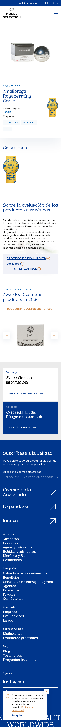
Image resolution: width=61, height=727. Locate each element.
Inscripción (9, 568)
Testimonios (12, 656)
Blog (5, 646)
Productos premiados (20, 638)
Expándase (15, 507)
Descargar (11, 590)
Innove (10, 521)
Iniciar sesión (30, 3)
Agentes (9, 586)
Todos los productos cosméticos (28, 308)
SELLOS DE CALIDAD (22, 269)
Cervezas (10, 543)
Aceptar (17, 715)
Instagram (14, 682)
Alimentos (11, 539)
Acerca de (9, 607)
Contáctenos (13, 599)
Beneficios (11, 578)
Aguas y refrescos (17, 548)
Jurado (8, 621)
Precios (9, 595)
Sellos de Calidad (13, 628)
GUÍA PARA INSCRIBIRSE (23, 393)
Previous (6, 335)
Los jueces (14, 263)
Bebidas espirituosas (19, 552)
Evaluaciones (13, 616)
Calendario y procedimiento (25, 574)
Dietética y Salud (16, 556)
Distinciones (12, 634)
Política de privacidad (23, 709)
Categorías (9, 534)
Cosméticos (11, 122)
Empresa (10, 612)
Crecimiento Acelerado (17, 492)
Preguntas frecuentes (20, 660)
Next (54, 335)
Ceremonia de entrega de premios (30, 582)
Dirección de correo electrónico (22, 471)
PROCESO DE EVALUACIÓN (26, 258)
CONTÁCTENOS (19, 427)
